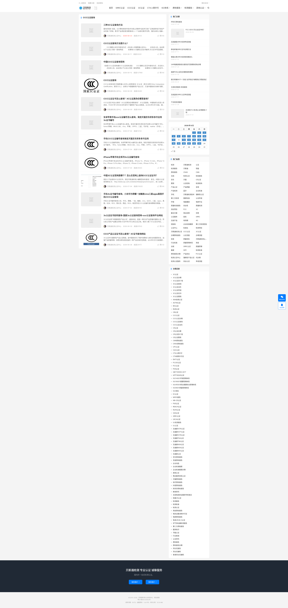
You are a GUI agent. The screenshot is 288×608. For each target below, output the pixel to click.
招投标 (173, 224)
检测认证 (186, 176)
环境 (172, 202)
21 (189, 143)
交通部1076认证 (178, 429)
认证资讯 (176, 539)
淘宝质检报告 (177, 511)
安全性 (185, 205)
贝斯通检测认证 (176, 231)
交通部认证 (177, 454)
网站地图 (157, 597)
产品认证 (174, 187)
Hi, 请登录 (82, 3)
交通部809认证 (178, 448)
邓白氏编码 (177, 551)
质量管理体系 (188, 243)
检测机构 (199, 183)
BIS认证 (176, 306)
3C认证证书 (177, 293)
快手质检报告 (177, 482)
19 (179, 143)
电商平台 (199, 202)
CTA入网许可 (153, 8)
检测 (172, 165)
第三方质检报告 (178, 526)
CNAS (185, 172)
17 (204, 140)
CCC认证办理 (178, 318)
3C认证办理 (177, 277)
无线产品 (174, 220)
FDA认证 (176, 369)
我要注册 (91, 3)
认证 (197, 165)
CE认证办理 (177, 331)
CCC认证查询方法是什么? (116, 43)
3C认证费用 (177, 296)
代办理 (198, 257)
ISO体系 (165, 8)
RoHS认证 (176, 410)
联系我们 (136, 582)
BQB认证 (176, 309)
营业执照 (186, 213)
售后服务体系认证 (179, 476)
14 (189, 140)
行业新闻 (176, 536)
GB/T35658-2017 (179, 372)
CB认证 (175, 312)
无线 (172, 176)
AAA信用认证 (177, 300)
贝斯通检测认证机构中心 (85, 8)
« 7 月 (173, 151)
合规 (172, 246)
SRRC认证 (120, 8)
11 (173, 140)
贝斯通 (185, 168)
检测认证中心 (175, 257)
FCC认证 (199, 254)
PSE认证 (176, 403)
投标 (185, 217)
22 (194, 143)
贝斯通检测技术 (188, 194)
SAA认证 (176, 413)
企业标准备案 (188, 224)
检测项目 (199, 228)
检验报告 (199, 176)
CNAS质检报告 (178, 344)
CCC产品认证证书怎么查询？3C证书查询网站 (125, 234)
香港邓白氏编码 (178, 555)
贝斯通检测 (187, 165)
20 (184, 143)
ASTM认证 (176, 303)
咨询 (197, 187)
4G (197, 220)
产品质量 (186, 187)
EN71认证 (176, 359)
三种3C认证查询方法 (113, 25)
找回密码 (100, 3)
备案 (172, 250)
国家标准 (186, 198)
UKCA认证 (176, 419)
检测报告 (188, 8)
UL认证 (175, 425)
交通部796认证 (178, 441)
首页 (111, 8)
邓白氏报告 (177, 548)
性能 (197, 168)
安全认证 (186, 261)
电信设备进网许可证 (180, 514)
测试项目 (174, 209)
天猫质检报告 (177, 479)
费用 (172, 183)
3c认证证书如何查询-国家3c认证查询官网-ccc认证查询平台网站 (133, 215)
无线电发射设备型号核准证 (182, 495)
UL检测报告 (177, 422)
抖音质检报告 (177, 485)
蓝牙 (185, 191)
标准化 (185, 228)
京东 (172, 180)
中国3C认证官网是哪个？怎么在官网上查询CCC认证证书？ (131, 175)
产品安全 (186, 254)
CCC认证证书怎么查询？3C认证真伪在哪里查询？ (127, 99)
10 (204, 136)
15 (194, 140)
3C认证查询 (177, 284)
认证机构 (186, 183)
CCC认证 (131, 8)
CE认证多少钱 (178, 334)
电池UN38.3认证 (179, 520)
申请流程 (199, 261)
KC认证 (175, 394)
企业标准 (199, 191)
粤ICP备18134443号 (144, 599)
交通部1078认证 (178, 435)
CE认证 (198, 180)
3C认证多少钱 (178, 281)
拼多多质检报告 (178, 488)
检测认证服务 (175, 261)
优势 (197, 213)
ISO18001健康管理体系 (181, 381)
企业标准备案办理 (179, 470)
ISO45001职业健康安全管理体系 (184, 385)
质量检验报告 (175, 205)
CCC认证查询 (110, 80)
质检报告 (176, 8)
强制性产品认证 (188, 257)
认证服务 (174, 217)
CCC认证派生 (178, 325)
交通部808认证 (178, 444)
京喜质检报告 (177, 460)
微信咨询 (205, 3)
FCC (185, 209)
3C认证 (141, 8)
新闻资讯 (176, 492)
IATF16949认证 (178, 375)
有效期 (185, 220)
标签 (172, 239)
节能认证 (176, 533)
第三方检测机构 (201, 224)
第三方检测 (175, 198)
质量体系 (186, 239)
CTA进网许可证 (178, 356)
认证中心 (174, 228)
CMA (197, 172)
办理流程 (199, 235)
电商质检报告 (177, 517)
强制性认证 (200, 194)
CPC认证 (176, 347)
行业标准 (174, 243)
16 (199, 140)
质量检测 (199, 205)
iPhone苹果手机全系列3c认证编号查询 (121, 157)
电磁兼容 (186, 202)
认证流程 (186, 235)
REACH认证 (177, 407)
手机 (172, 194)
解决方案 (174, 213)
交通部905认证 (178, 451)
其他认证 (200, 8)
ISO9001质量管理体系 (181, 388)
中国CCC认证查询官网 (114, 62)
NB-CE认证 (177, 400)
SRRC (198, 217)
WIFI (185, 250)
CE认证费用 (177, 337)
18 (173, 143)
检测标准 (199, 250)
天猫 (185, 180)
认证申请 (199, 198)
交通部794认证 (178, 438)
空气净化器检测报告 (180, 523)
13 (184, 140)
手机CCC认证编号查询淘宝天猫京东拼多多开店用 (126, 138)
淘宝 (197, 243)
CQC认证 (176, 350)
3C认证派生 (177, 287)
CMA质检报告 (178, 340)
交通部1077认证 (178, 432)
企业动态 (176, 463)
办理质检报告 (175, 235)
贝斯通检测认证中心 (201, 239)
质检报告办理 (175, 254)
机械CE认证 (177, 498)
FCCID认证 (177, 362)
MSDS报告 (177, 397)
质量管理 (199, 246)
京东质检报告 (177, 457)
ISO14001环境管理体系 (181, 378)
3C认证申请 (177, 290)
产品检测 (174, 191)
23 (199, 143)
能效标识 (176, 529)
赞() (161, 36)
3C (197, 209)
